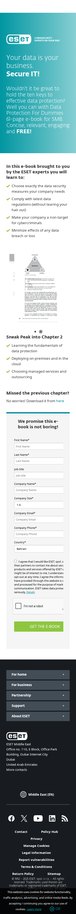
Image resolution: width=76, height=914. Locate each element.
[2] (40, 331)
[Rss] (65, 820)
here (60, 400)
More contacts (16, 769)
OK (58, 909)
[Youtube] (38, 820)
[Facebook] (11, 820)
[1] (35, 331)
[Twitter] (24, 820)
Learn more (34, 909)
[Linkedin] (52, 820)
